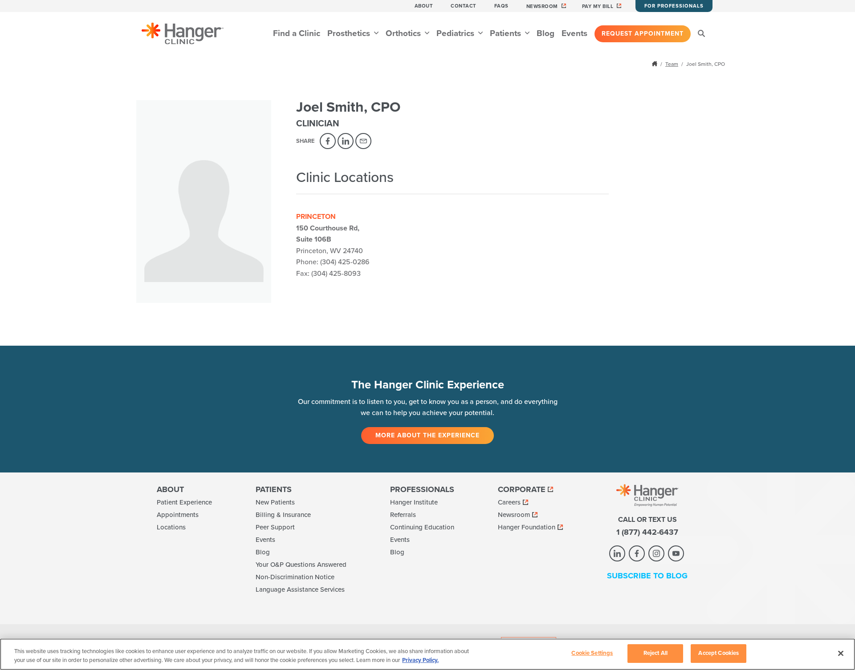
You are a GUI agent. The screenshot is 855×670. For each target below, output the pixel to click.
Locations (171, 527)
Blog (545, 33)
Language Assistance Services (300, 589)
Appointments (178, 515)
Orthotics (404, 33)
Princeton (316, 216)
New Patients (275, 502)
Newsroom (542, 6)
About (424, 6)
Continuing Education (422, 527)
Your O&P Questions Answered (301, 565)
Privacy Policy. (420, 660)
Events (574, 33)
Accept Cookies (718, 653)
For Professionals (674, 6)
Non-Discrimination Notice (295, 577)
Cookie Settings (592, 653)
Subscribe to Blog (647, 576)
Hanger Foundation (526, 527)
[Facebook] (328, 141)
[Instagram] (656, 553)
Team (671, 64)
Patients (506, 33)
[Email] (363, 141)
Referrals (403, 515)
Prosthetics (349, 33)
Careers (509, 502)
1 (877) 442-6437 (647, 532)
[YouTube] (676, 553)
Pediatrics (456, 33)
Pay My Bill (598, 6)
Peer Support (275, 527)
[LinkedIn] (346, 141)
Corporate (522, 489)
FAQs (501, 6)
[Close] (841, 653)
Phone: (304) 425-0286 (333, 262)
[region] (427, 654)
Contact (463, 6)
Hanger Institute (414, 502)
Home (655, 64)
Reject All (655, 653)
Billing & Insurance (283, 515)
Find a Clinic (296, 33)
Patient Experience (184, 502)
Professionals (422, 489)
